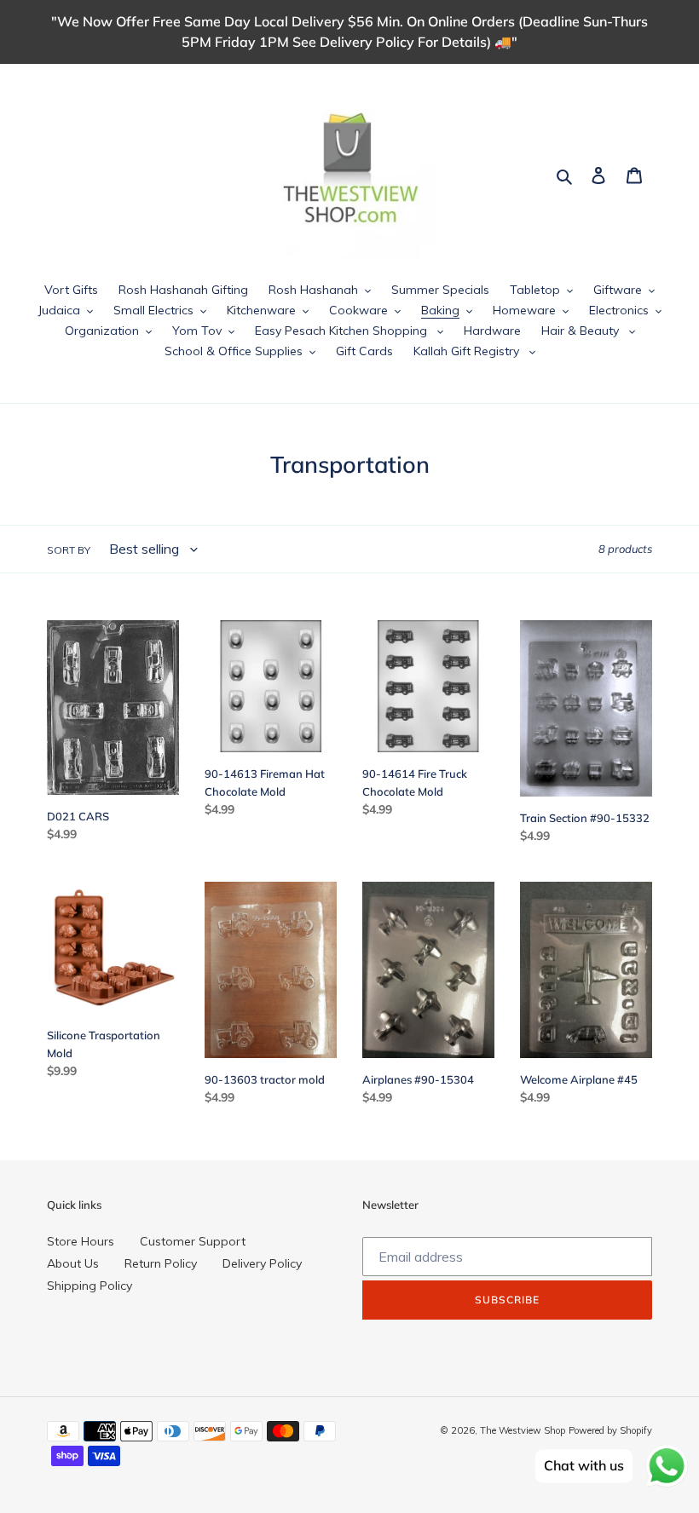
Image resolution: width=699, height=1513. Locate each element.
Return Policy (160, 1263)
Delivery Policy (262, 1263)
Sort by (68, 550)
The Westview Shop (522, 1430)
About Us (73, 1263)
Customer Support (193, 1241)
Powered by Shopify (610, 1430)
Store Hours (80, 1241)
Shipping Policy (89, 1285)
